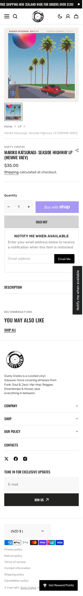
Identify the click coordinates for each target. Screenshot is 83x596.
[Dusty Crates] (38, 16)
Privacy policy (13, 559)
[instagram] (25, 468)
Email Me (64, 259)
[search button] (15, 16)
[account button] (67, 16)
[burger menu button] (6, 16)
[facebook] (15, 468)
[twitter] (6, 468)
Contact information (17, 577)
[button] (60, 16)
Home (8, 126)
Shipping (11, 172)
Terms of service (15, 571)
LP (19, 126)
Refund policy (13, 565)
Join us (37, 509)
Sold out (41, 222)
